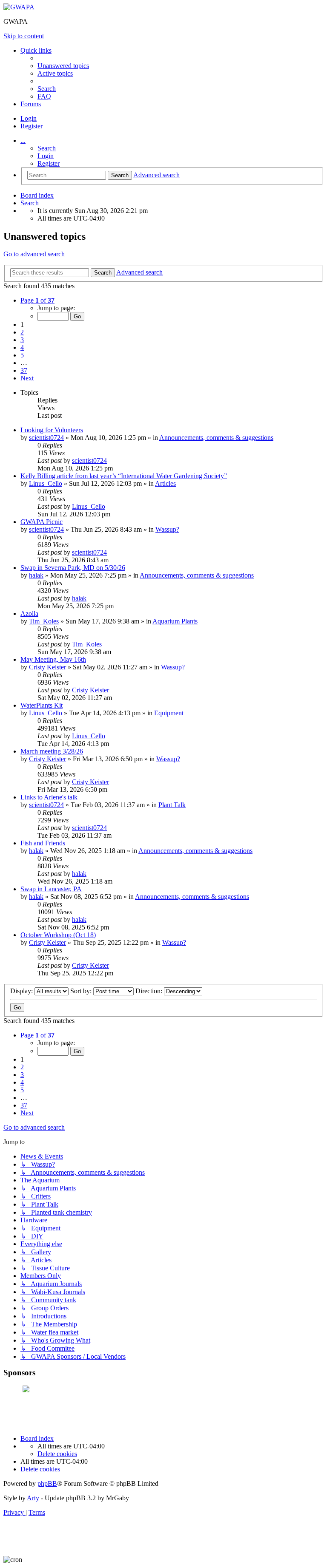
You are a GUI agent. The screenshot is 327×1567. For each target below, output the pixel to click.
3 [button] (22, 339)
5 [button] (22, 355)
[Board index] (18, 7)
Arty (33, 1498)
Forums (30, 104)
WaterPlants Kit (41, 705)
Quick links (36, 50)
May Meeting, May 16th (53, 659)
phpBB (47, 1483)
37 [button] (23, 370)
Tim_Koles (44, 621)
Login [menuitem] (28, 118)
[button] (37, 300)
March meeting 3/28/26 (51, 751)
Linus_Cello (45, 483)
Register (48, 163)
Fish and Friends (42, 843)
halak (36, 575)
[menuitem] (63, 65)
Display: (22, 991)
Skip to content (23, 36)
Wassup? (167, 529)
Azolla (29, 613)
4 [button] (22, 347)
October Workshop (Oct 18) (58, 934)
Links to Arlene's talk (48, 797)
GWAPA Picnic (41, 521)
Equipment (169, 713)
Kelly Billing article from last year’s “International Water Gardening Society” (123, 475)
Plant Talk (172, 804)
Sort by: (81, 991)
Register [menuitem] (31, 126)
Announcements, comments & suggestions (216, 437)
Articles (165, 483)
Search (46, 148)
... (23, 140)
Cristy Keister (47, 667)
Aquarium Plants (175, 621)
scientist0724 (46, 437)
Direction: (149, 991)
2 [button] (22, 332)
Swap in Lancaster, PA (51, 889)
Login (45, 155)
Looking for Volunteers (51, 430)
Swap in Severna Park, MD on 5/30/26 (72, 567)
